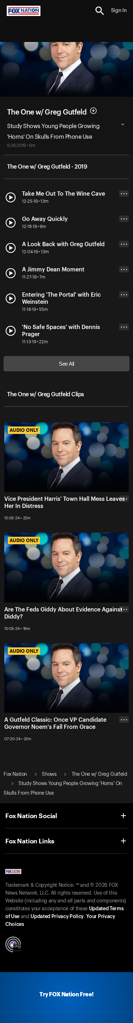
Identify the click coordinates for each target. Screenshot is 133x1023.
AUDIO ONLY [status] (24, 430)
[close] (124, 527)
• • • (124, 194)
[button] (100, 11)
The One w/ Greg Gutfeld (47, 112)
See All (66, 364)
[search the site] (100, 11)
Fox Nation (15, 774)
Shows (49, 774)
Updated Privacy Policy (57, 916)
